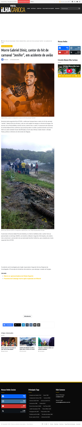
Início (3, 41)
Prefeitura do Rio (34, 414)
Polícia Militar (46, 408)
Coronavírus (33, 403)
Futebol (42, 403)
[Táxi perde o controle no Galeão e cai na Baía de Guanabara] (46, 341)
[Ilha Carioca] (13, 8)
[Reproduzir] (60, 76)
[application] (69, 70)
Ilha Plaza (47, 406)
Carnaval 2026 (45, 400)
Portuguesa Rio (34, 411)
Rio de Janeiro (34, 417)
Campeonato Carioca (35, 398)
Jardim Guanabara (34, 408)
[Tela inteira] (79, 76)
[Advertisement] (41, 26)
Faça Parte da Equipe (48, 8)
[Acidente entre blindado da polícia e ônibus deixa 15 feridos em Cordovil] (28, 341)
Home (28, 8)
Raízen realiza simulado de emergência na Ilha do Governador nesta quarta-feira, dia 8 (52, 1)
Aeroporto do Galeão (35, 395)
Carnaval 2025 (34, 400)
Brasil (45, 395)
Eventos (39, 8)
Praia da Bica (45, 411)
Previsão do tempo (47, 414)
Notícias (33, 8)
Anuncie (57, 8)
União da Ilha (45, 417)
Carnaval (47, 398)
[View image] (27, 90)
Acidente (28, 316)
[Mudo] (76, 76)
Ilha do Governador (10, 41)
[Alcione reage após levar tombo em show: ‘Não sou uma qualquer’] (9, 341)
